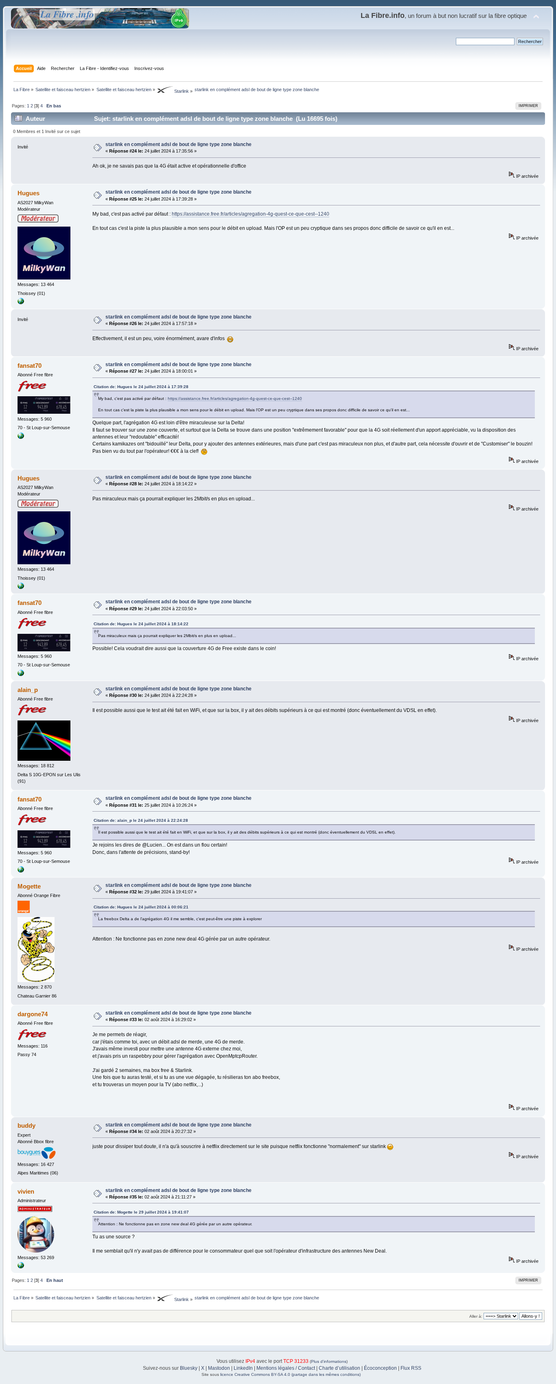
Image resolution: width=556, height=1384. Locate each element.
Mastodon (219, 1368)
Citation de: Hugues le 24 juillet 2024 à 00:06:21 (141, 907)
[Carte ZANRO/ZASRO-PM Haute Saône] (21, 437)
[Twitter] (21, 302)
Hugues (28, 193)
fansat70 (30, 365)
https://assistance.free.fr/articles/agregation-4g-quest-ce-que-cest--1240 (250, 214)
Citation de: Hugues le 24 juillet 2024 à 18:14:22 (141, 624)
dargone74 (33, 1014)
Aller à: (475, 1316)
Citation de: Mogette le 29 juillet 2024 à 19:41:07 (141, 1212)
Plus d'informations (328, 1361)
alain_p (28, 689)
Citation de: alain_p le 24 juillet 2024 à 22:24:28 (141, 820)
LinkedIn (243, 1368)
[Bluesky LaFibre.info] (21, 1266)
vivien (26, 1191)
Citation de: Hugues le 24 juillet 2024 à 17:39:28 (141, 386)
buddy (26, 1125)
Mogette (29, 886)
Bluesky (188, 1368)
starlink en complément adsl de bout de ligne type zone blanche (178, 144)
